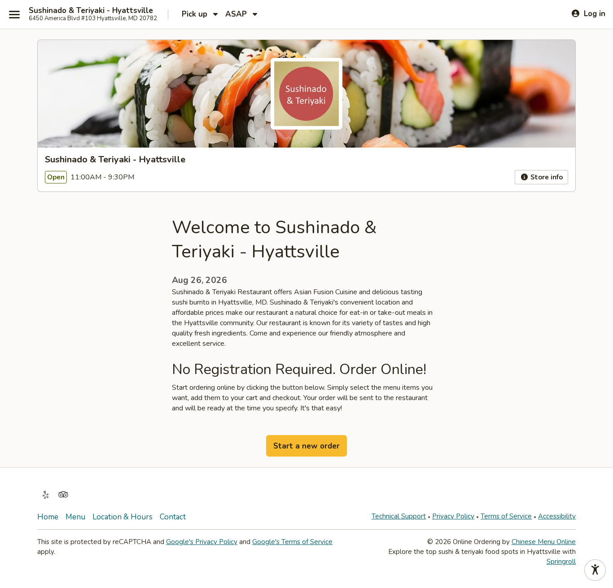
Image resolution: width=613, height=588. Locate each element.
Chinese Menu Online (544, 541)
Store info (546, 177)
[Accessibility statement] (595, 570)
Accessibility (557, 516)
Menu (75, 517)
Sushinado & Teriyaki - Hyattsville (91, 10)
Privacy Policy (453, 516)
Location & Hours (122, 517)
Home (47, 517)
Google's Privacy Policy (201, 541)
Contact (173, 517)
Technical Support (399, 516)
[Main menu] (14, 14)
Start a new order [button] (306, 446)
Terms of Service (506, 516)
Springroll (561, 561)
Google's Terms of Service (292, 541)
